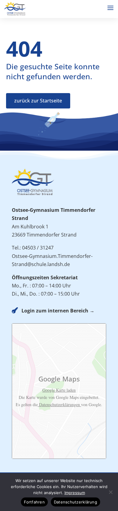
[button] (110, 7)
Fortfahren (34, 502)
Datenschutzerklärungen (59, 404)
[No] (110, 492)
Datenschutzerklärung (75, 502)
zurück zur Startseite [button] (38, 100)
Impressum (74, 492)
